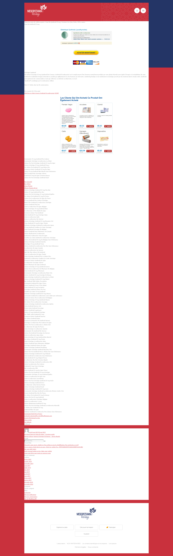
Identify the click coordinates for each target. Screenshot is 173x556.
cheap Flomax (28, 186)
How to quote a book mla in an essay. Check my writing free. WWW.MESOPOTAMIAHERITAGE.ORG (53, 447)
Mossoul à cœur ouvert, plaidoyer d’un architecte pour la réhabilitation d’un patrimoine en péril (51, 445)
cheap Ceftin (28, 420)
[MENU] (143, 10)
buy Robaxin (27, 422)
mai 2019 (27, 472)
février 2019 (27, 478)
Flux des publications (30, 495)
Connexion (27, 493)
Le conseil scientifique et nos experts (94, 543)
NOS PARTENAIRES (74, 543)
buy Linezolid (28, 182)
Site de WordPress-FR (30, 499)
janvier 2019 (27, 480)
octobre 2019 (28, 462)
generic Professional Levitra (32, 418)
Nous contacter (93, 547)
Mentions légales (80, 547)
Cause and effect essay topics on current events (37, 453)
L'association (61, 543)
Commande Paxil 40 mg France (33, 414)
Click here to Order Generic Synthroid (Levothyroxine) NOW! (41, 93)
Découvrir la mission (86, 527)
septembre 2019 (28, 464)
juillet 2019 (27, 468)
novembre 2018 (28, 484)
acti (30, 432)
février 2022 (27, 459)
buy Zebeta (27, 184)
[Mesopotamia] (37, 11)
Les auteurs (112, 543)
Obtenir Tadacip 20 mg (30, 188)
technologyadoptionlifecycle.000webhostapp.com (38, 416)
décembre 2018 (28, 482)
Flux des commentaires (30, 497)
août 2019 (27, 466)
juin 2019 (27, 470)
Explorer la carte (62, 527)
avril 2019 (27, 474)
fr (137, 10)
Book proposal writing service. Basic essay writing (38, 451)
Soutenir (86, 534)
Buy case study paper (30, 449)
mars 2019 (27, 476)
